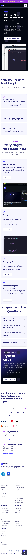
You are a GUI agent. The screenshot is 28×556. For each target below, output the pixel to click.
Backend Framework (19, 487)
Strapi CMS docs (4, 508)
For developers (18, 496)
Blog (2, 533)
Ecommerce (17, 485)
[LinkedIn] (18, 551)
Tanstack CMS (18, 514)
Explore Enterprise (8, 453)
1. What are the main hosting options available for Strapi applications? (12, 319)
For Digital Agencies (19, 502)
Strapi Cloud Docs (5, 510)
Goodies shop (4, 544)
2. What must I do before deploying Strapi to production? (12, 326)
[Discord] (9, 551)
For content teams (19, 498)
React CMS (17, 510)
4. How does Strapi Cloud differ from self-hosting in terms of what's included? (12, 334)
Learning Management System (20, 490)
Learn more (7, 229)
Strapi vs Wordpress (5, 521)
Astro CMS (17, 519)
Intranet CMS (17, 492)
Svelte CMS (17, 523)
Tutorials (3, 516)
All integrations (18, 508)
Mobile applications (19, 483)
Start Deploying (7, 439)
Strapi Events (3, 514)
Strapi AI (2, 489)
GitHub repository (4, 517)
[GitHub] (7, 551)
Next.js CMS (17, 512)
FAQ (2, 540)
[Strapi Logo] (4, 464)
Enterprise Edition (4, 485)
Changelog (3, 493)
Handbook (3, 535)
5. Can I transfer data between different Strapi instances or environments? (10, 342)
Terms (15, 553)
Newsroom (3, 542)
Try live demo (4, 496)
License (10, 553)
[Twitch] (11, 551)
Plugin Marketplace (5, 494)
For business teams (19, 500)
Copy (24, 408)
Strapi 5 (2, 481)
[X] (14, 551)
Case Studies (4, 519)
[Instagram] (21, 551)
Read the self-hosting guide (12, 38)
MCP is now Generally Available (12, 1)
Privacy (20, 553)
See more (7, 177)
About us (3, 531)
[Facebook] (16, 551)
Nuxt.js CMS (17, 517)
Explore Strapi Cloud (10, 379)
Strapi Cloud (3, 483)
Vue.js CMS (17, 516)
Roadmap (3, 491)
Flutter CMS (17, 521)
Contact (2, 539)
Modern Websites (19, 481)
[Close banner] (26, 1)
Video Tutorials (4, 525)
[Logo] (4, 5)
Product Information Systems (19, 494)
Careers (3, 537)
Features (3, 487)
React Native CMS (18, 525)
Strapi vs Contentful (5, 523)
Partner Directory (4, 512)
